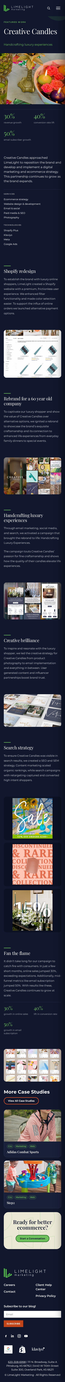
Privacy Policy (46, 1296)
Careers (9, 1285)
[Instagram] (19, 1336)
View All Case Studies (21, 1100)
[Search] (48, 8)
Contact (9, 1291)
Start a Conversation (32, 1238)
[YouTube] (26, 1336)
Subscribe (13, 1323)
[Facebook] (6, 1336)
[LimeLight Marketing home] (18, 8)
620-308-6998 (17, 1362)
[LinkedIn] (13, 1336)
